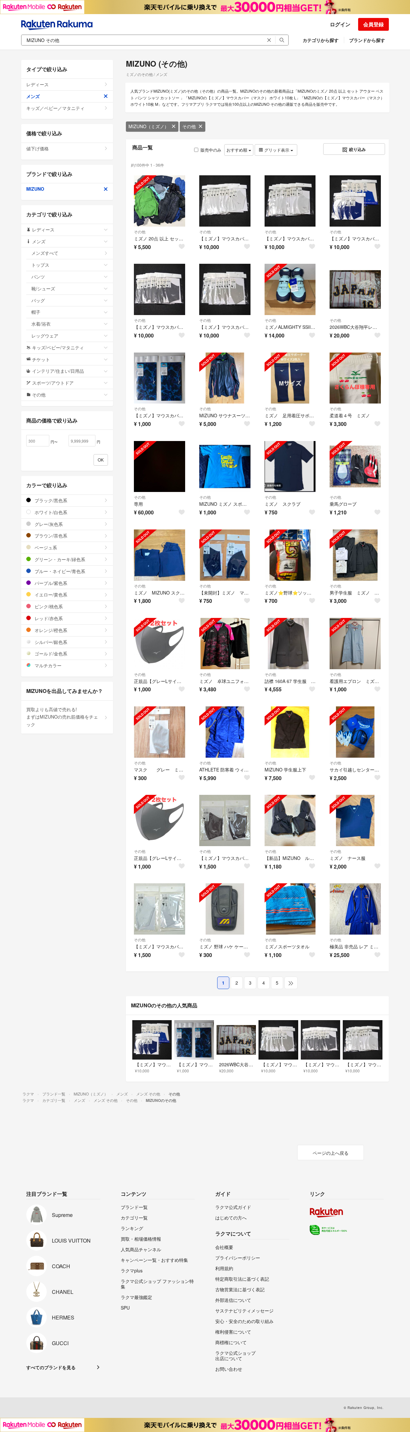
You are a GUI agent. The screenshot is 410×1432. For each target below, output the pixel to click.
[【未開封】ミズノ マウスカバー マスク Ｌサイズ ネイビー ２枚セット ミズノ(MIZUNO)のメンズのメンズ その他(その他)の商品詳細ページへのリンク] (224, 555)
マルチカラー (47, 665)
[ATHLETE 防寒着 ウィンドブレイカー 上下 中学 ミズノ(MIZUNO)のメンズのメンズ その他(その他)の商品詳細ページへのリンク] (224, 732)
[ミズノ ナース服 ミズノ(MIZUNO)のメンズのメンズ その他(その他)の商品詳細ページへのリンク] (355, 820)
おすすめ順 (237, 150)
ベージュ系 (45, 547)
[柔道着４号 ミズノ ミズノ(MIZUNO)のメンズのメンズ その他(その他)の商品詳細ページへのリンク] (355, 378)
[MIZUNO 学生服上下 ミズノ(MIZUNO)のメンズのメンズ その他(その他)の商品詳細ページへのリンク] (290, 732)
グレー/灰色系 (48, 524)
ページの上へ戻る (330, 1153)
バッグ (38, 300)
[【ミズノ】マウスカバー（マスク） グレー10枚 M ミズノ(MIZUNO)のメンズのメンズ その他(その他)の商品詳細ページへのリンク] (159, 289)
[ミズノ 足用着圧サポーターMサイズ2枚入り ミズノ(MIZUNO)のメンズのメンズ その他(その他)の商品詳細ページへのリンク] (290, 378)
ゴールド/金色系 (50, 653)
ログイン (340, 24)
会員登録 (373, 24)
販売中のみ (211, 150)
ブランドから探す (367, 40)
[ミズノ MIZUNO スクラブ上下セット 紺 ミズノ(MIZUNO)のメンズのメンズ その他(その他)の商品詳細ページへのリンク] (159, 555)
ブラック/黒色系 (50, 500)
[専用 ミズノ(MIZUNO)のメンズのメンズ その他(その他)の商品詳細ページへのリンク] (159, 466)
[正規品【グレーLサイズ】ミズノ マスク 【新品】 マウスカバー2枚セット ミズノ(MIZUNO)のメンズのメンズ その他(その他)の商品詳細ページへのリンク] (159, 643)
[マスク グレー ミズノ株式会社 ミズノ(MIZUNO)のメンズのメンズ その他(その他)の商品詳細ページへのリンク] (159, 732)
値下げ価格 (37, 148)
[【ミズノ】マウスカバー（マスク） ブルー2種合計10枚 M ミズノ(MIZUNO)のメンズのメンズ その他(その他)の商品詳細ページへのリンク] (355, 201)
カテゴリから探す (321, 40)
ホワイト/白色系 (50, 512)
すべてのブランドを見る (51, 1367)
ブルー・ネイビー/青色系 (59, 571)
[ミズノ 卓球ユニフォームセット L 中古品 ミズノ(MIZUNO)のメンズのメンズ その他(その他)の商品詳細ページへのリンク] (224, 643)
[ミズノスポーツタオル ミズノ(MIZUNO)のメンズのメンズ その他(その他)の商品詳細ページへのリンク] (290, 909)
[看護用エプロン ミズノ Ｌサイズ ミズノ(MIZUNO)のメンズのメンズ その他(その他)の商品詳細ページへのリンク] (355, 643)
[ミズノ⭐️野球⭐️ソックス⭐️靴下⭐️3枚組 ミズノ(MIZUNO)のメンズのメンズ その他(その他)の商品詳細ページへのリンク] (290, 555)
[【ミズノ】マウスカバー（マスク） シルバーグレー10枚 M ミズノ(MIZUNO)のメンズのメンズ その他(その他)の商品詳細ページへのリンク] (224, 289)
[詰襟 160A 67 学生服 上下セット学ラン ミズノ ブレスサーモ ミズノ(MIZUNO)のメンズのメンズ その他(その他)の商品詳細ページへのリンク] (290, 643)
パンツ (38, 276)
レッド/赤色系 (48, 618)
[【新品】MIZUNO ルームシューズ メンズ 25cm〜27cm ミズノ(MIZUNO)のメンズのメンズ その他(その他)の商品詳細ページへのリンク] (290, 820)
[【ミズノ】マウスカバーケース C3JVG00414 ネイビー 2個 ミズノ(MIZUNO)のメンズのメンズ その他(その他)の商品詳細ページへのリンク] (159, 378)
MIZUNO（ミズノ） (148, 126)
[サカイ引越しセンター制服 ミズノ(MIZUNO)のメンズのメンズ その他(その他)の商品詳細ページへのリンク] (355, 732)
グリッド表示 (277, 150)
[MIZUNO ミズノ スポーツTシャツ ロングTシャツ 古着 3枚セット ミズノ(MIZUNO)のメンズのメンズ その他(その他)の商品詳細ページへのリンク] (224, 466)
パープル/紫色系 (50, 583)
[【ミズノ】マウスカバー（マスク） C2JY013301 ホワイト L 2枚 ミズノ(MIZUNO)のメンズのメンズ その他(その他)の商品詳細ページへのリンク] (159, 909)
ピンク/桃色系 (48, 606)
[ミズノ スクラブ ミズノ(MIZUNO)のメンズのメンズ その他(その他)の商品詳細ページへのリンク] (290, 466)
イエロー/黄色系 (50, 594)
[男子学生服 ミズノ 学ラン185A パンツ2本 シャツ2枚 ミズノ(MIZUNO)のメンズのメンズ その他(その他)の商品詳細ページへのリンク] (355, 555)
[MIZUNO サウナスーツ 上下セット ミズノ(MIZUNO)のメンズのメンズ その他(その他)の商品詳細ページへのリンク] (224, 378)
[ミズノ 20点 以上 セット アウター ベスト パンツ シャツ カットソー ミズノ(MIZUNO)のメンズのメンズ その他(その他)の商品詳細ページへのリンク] (159, 201)
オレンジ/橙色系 (50, 630)
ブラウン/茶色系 (50, 535)
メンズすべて (44, 253)
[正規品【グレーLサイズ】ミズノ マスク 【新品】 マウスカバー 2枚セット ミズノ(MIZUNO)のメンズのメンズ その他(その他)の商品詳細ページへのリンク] (159, 820)
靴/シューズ (43, 288)
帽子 (35, 312)
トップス (40, 265)
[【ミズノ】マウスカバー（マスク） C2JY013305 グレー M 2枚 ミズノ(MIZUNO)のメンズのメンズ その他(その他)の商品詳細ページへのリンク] (224, 820)
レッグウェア (44, 335)
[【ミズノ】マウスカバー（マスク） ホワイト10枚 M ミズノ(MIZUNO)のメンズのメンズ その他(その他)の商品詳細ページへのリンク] (290, 201)
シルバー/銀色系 (50, 642)
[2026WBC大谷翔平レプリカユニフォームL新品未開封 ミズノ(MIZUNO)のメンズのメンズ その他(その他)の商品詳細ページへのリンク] (355, 289)
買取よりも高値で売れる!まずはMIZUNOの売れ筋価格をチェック (62, 717)
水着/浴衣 (41, 324)
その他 (189, 126)
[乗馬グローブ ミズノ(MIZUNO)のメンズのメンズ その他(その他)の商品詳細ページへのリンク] (355, 466)
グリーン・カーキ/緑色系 (59, 559)
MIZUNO (35, 189)
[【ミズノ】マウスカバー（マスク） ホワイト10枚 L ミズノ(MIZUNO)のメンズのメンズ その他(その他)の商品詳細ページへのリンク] (224, 201)
